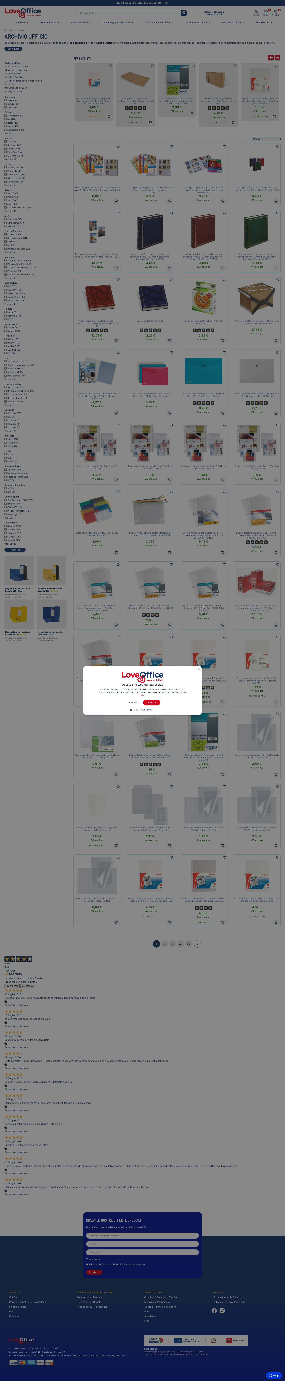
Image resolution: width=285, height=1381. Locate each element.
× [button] (198, 669)
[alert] (142, 690)
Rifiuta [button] (133, 702)
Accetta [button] (152, 702)
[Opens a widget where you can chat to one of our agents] (274, 1376)
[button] (142, 709)
